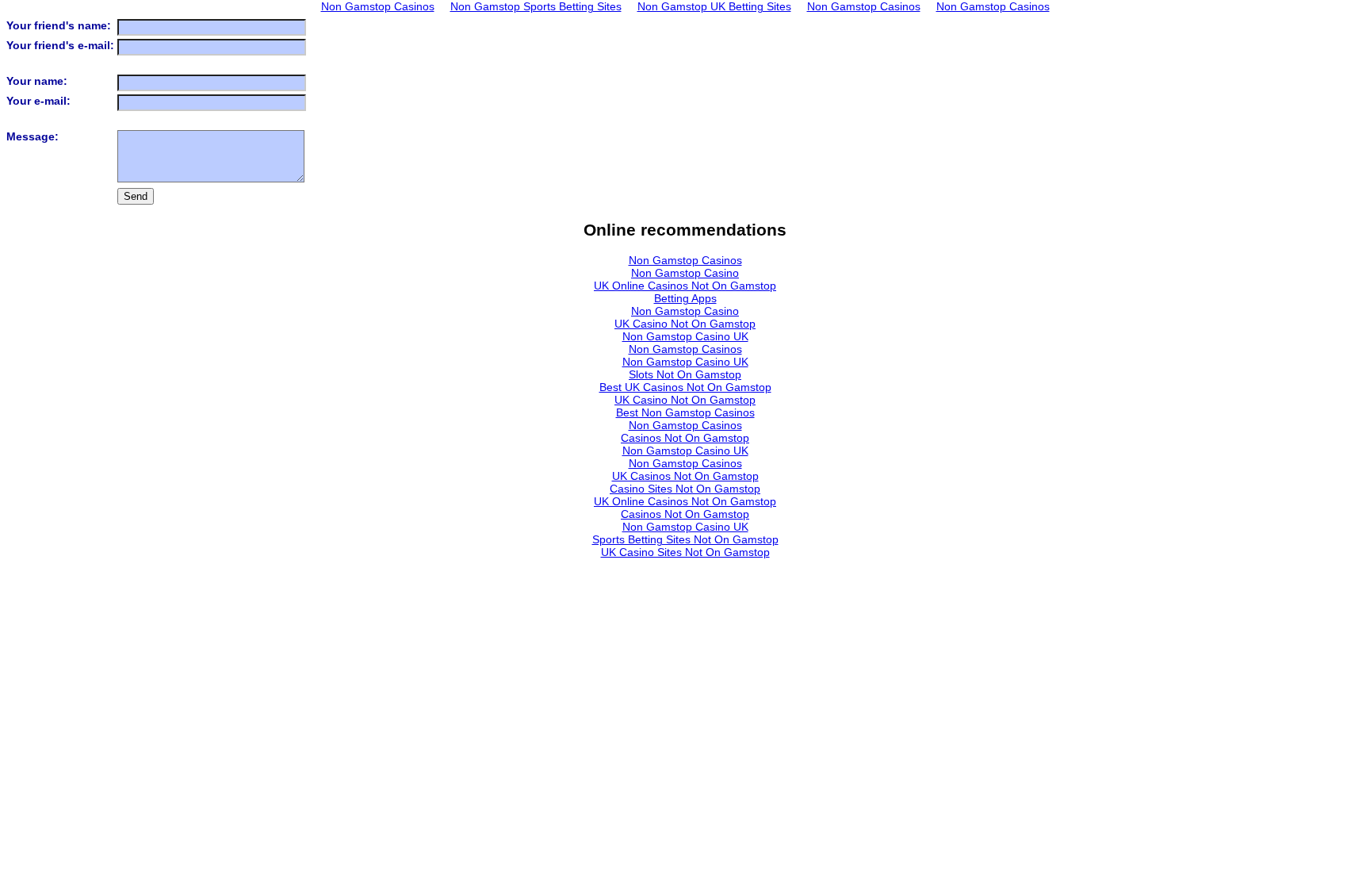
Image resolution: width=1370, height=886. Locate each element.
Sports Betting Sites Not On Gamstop (685, 539)
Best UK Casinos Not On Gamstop (685, 387)
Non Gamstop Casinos (685, 260)
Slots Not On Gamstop (685, 374)
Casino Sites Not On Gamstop (685, 488)
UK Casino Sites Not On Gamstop (685, 552)
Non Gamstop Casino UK (685, 336)
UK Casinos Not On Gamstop (685, 476)
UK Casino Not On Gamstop (685, 323)
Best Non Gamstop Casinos (685, 412)
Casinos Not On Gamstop (685, 437)
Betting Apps (685, 298)
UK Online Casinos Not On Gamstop (685, 285)
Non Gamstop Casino (685, 273)
